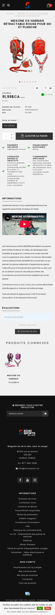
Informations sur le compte (27, 567)
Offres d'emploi (27, 544)
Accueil (10, 13)
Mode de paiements (27, 514)
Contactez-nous (27, 502)
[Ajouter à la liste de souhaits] (45, 88)
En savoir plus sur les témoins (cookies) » (27, 612)
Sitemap (27, 540)
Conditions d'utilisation (27, 522)
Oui (40, 608)
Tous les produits (27, 583)
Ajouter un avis (28, 331)
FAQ (27, 526)
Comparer (27, 579)
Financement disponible (27, 510)
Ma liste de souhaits (27, 575)
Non (48, 608)
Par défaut (9, 126)
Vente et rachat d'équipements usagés (27, 548)
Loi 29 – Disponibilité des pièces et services (27, 535)
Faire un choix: (10, 120)
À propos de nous (27, 499)
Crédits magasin (27, 518)
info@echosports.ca (28, 468)
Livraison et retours (27, 506)
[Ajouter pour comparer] (50, 88)
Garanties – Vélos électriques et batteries (27, 553)
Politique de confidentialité (27, 530)
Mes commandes (28, 571)
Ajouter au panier (36, 136)
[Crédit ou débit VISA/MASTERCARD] (27, 594)
